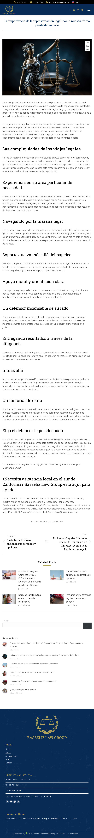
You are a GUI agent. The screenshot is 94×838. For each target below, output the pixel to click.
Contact (9, 763)
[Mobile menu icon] (89, 10)
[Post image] (9, 575)
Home (8, 749)
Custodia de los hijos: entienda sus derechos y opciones (78, 575)
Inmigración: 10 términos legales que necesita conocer (78, 598)
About (8, 752)
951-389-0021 (22, 2)
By (40, 521)
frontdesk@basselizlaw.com (59, 2)
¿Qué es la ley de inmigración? (23, 689)
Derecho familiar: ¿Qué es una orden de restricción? (29, 598)
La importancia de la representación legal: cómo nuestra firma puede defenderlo (44, 655)
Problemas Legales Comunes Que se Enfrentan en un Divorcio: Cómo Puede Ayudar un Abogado (29, 578)
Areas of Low (11, 756)
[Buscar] (87, 626)
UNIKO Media (33, 833)
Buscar (5, 621)
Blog (8, 759)
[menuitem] (76, 2)
